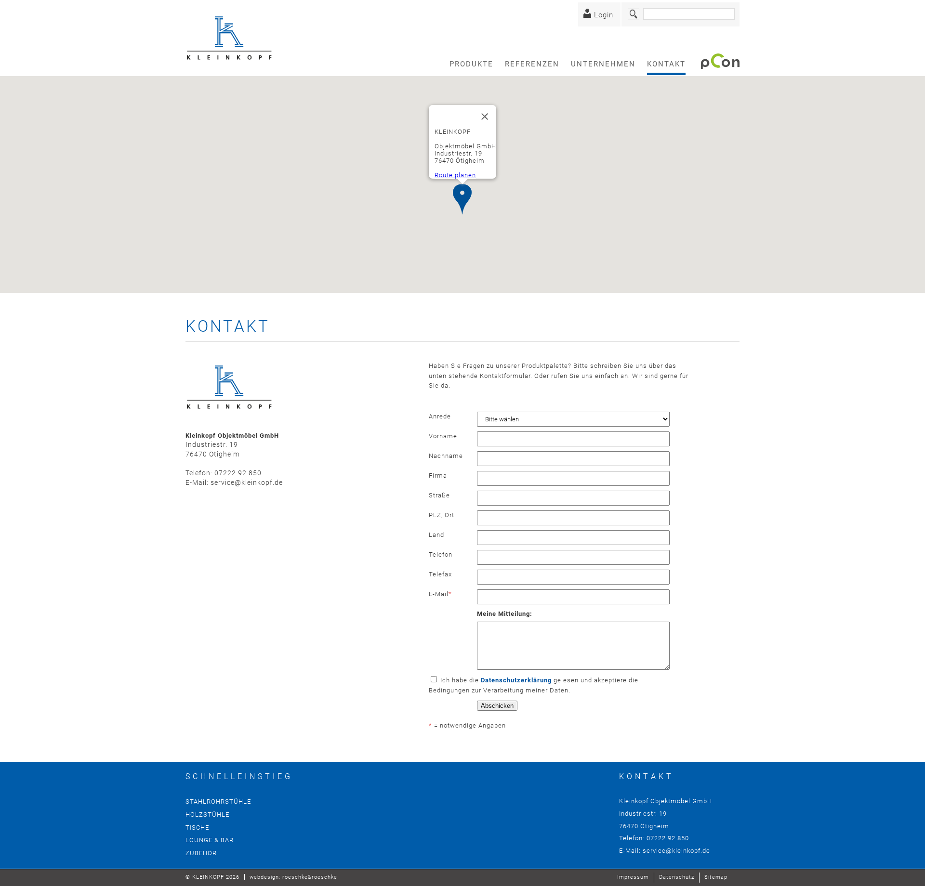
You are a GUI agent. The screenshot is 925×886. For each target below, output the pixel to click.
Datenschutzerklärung (516, 680)
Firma (438, 475)
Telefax (440, 574)
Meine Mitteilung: (504, 613)
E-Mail (440, 594)
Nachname (446, 455)
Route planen (455, 175)
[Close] (484, 116)
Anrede (440, 416)
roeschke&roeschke (309, 877)
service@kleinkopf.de (247, 482)
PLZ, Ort (441, 515)
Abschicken (497, 705)
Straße (439, 495)
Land (436, 534)
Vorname (443, 436)
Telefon (440, 554)
